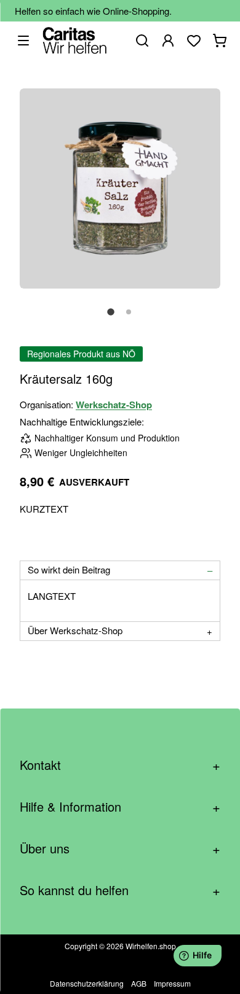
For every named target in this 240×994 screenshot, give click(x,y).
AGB (138, 983)
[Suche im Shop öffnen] (142, 40)
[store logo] (75, 40)
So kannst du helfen (120, 889)
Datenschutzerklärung (87, 983)
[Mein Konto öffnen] (168, 40)
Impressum (172, 983)
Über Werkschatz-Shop (75, 630)
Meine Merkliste (193, 40)
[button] (111, 319)
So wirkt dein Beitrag (69, 569)
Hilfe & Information (120, 806)
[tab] (120, 570)
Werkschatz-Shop (114, 404)
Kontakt (120, 764)
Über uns (120, 848)
